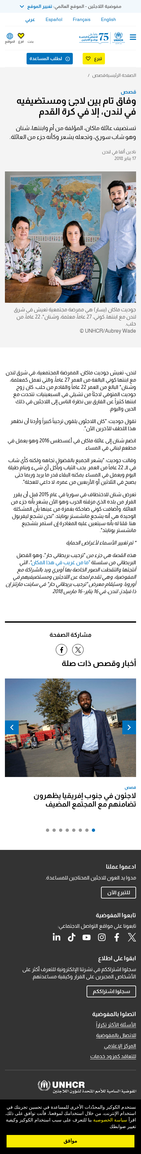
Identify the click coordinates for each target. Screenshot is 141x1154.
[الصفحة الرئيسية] (102, 38)
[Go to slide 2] (85, 832)
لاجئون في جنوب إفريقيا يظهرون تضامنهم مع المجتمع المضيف (84, 799)
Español (54, 19)
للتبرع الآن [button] (118, 892)
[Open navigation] (133, 37)
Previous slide (129, 727)
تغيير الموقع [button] (39, 6)
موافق (70, 1140)
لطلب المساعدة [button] (46, 58)
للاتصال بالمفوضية (116, 1035)
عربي (30, 19)
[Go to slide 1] (92, 832)
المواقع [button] (10, 41)
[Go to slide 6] (59, 832)
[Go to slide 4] (72, 832)
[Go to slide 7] (52, 832)
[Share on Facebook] (61, 649)
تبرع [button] (21, 41)
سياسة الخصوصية (110, 1120)
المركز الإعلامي (120, 1046)
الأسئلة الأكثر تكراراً (116, 1025)
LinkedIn (56, 937)
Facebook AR (116, 937)
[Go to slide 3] (78, 832)
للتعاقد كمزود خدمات (113, 1056)
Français (82, 19)
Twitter (132, 937)
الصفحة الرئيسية (121, 75)
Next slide (12, 727)
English (108, 19)
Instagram (101, 937)
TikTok (71, 937)
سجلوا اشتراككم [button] (111, 991)
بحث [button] (30, 41)
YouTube (86, 937)
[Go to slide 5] (65, 832)
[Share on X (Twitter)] (78, 649)
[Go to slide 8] (46, 832)
